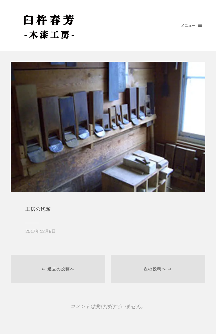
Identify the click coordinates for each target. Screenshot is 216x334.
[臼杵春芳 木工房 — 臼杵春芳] (108, 25)
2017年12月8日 (40, 231)
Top (203, 321)
